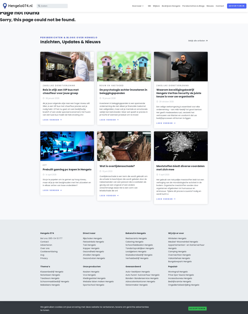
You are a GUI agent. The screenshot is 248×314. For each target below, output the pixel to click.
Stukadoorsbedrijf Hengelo (139, 254)
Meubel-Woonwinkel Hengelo (183, 241)
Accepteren (197, 308)
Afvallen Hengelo (91, 254)
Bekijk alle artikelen (196, 40)
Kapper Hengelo (91, 248)
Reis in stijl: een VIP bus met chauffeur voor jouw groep (61, 91)
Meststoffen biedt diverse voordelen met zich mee (180, 167)
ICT (45, 165)
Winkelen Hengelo (177, 238)
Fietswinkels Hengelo (93, 241)
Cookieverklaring (48, 251)
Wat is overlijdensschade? (117, 166)
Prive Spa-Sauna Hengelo (181, 274)
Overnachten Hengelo (179, 254)
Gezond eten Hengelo (94, 258)
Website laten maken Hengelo (98, 281)
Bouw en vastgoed (112, 85)
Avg (42, 254)
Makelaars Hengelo (50, 284)
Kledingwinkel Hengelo (94, 278)
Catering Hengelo (134, 241)
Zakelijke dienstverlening (59, 85)
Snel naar (137, 6)
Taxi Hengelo (89, 244)
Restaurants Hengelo (136, 238)
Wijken (156, 6)
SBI (149, 6)
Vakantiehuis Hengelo (179, 258)
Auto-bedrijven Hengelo (138, 271)
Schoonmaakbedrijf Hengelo (54, 281)
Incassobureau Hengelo (180, 278)
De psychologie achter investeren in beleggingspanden (123, 91)
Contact (220, 6)
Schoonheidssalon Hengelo (139, 244)
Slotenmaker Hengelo (137, 284)
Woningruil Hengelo (178, 271)
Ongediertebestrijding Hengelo (183, 284)
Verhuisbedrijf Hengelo (137, 258)
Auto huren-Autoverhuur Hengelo (143, 274)
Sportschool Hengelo (93, 284)
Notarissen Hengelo (50, 274)
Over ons (44, 248)
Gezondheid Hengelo (93, 251)
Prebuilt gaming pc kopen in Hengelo (67, 169)
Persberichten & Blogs (193, 6)
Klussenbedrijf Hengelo (51, 271)
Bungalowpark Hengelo (180, 261)
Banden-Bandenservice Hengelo (142, 278)
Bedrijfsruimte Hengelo (179, 281)
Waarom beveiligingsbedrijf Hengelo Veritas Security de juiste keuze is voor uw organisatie (178, 93)
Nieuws (210, 6)
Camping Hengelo (177, 251)
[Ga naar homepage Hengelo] (17, 6)
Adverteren (237, 6)
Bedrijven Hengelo (171, 6)
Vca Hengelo (89, 274)
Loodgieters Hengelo (136, 251)
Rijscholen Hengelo (92, 238)
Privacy (44, 258)
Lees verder (51, 120)
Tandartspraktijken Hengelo (140, 248)
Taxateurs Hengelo (49, 278)
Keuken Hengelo (91, 271)
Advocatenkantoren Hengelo (140, 281)
